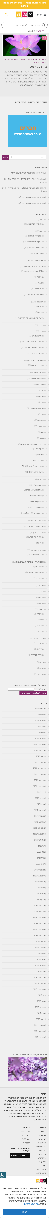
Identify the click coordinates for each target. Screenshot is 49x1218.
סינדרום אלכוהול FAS (32, 466)
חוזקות (42, 396)
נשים (43, 591)
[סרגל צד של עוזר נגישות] (3, 1175)
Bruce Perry (35, 496)
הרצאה (40, 614)
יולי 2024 (41, 726)
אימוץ (23, 59)
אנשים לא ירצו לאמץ (25, 197)
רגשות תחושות (39, 639)
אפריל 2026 (40, 720)
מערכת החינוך (39, 532)
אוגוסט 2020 (39, 840)
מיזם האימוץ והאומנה (36, 526)
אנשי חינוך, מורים (35, 537)
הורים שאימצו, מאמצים (33, 347)
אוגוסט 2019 (39, 882)
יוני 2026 (41, 714)
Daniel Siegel (34, 501)
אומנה (42, 219)
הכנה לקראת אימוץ (35, 247)
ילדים (40, 312)
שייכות (42, 662)
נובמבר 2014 (39, 1031)
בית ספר (39, 543)
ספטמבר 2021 (39, 786)
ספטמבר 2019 (39, 876)
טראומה (41, 426)
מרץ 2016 (41, 971)
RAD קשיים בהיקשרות (33, 271)
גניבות (40, 283)
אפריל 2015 (40, 1007)
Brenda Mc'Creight (36, 59)
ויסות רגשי (40, 384)
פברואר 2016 (39, 977)
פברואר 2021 (39, 810)
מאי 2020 (41, 852)
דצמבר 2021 (39, 774)
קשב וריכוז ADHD (34, 472)
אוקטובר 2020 (39, 828)
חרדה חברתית (37, 655)
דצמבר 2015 (39, 983)
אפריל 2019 (40, 894)
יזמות (42, 432)
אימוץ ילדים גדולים (35, 236)
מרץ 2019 (41, 900)
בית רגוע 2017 (38, 66)
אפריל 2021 (40, 798)
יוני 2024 (41, 732)
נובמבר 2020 (39, 822)
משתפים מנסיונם (38, 550)
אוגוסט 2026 (39, 708)
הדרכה (42, 325)
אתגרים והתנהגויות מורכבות (33, 266)
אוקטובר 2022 (39, 768)
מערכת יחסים (37, 365)
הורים (42, 331)
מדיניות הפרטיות (31, 1204)
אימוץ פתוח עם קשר (34, 242)
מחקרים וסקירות (38, 520)
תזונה (42, 668)
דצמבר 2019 (39, 870)
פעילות (42, 609)
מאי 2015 (41, 1001)
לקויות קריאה (37, 460)
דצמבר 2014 (39, 1025)
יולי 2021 (41, 792)
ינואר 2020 (40, 864)
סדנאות (37, 62)
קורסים (40, 631)
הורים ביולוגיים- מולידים (33, 342)
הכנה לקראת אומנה (34, 224)
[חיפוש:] (27, 157)
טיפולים (41, 420)
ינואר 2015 (40, 1019)
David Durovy (34, 507)
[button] (41, 15)
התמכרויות (38, 289)
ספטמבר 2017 (39, 929)
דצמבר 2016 (39, 947)
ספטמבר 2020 (39, 834)
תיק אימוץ (41, 674)
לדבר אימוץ (38, 253)
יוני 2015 (41, 995)
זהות (43, 390)
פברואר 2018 (39, 923)
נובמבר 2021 (39, 780)
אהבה (40, 643)
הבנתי (24, 1212)
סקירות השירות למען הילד (22, 173)
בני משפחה (14, 59)
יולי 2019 (41, 888)
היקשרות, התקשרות (36, 360)
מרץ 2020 (41, 858)
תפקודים (39, 578)
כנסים (40, 620)
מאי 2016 (41, 959)
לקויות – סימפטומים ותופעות (33, 444)
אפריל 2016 (40, 965)
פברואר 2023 (39, 750)
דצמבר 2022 (39, 762)
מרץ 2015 (41, 1013)
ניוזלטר (42, 585)
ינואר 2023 (40, 756)
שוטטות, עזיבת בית (35, 294)
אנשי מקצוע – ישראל (36, 260)
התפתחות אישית (38, 378)
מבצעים (41, 479)
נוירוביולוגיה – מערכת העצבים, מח (30, 562)
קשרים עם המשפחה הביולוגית (30, 318)
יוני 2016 (41, 953)
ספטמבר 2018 (39, 917)
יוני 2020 (41, 846)
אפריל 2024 (40, 738)
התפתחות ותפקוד (35, 572)
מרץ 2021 (41, 804)
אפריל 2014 (40, 1037)
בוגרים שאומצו (37, 554)
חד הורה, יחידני (36, 353)
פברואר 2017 (39, 935)
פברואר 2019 (39, 906)
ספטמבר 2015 (39, 989)
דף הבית (40, 31)
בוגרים (40, 306)
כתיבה (40, 454)
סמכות (42, 597)
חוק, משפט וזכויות (37, 408)
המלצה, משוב (39, 372)
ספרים (42, 603)
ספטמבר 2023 (39, 744)
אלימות (40, 277)
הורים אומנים (37, 336)
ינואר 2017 (40, 941)
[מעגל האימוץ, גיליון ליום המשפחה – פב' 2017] (27, 1081)
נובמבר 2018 (39, 911)
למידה (42, 438)
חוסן (43, 402)
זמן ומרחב (38, 449)
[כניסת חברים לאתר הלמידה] (27, 147)
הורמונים (39, 566)
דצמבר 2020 (39, 816)
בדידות (40, 649)
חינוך (43, 414)
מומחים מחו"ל (39, 485)
